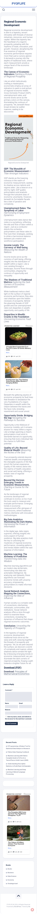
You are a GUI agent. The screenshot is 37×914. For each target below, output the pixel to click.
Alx (29, 906)
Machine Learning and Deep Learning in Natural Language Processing (16, 772)
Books (10, 869)
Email (21, 703)
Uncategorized (13, 883)
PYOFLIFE (18, 3)
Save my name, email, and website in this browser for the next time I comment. (18, 718)
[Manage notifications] (32, 909)
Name (7, 703)
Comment (9, 690)
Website (7, 710)
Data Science (12, 876)
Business (11, 872)
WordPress (17, 906)
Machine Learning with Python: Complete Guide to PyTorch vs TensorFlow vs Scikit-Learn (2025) (17, 758)
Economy (11, 880)
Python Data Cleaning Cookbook (18, 752)
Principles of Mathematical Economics (16, 672)
